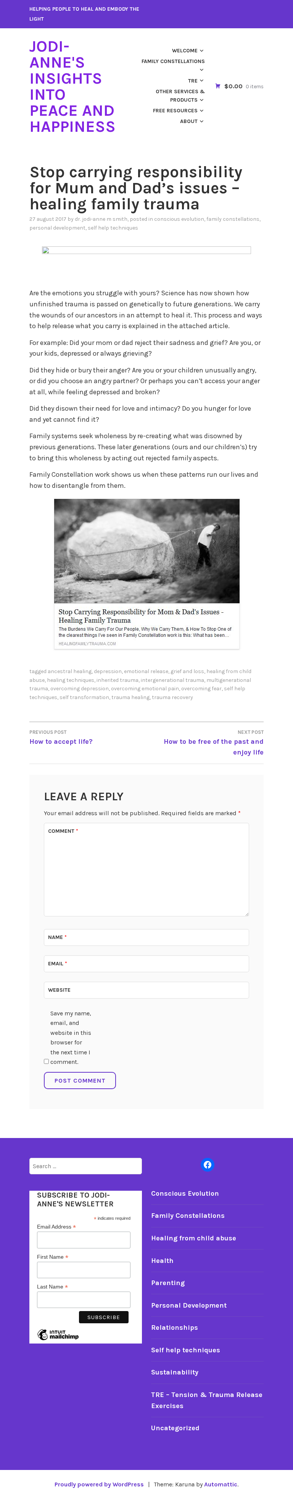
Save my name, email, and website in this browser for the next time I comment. (70, 1038)
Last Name (52, 1286)
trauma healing (130, 697)
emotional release (146, 671)
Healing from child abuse (193, 1238)
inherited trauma (117, 680)
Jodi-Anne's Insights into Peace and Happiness (72, 86)
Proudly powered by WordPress (99, 1484)
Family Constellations (173, 61)
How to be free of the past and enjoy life (214, 743)
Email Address (56, 1226)
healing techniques (70, 680)
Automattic (220, 1484)
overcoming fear (201, 688)
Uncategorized (175, 1428)
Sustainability (174, 1372)
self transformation (84, 697)
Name (57, 937)
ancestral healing (70, 671)
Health (162, 1260)
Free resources (175, 110)
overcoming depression (79, 688)
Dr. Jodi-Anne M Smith (101, 219)
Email (57, 963)
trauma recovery (172, 697)
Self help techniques (113, 228)
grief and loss (187, 671)
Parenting (168, 1283)
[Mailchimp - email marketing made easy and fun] (58, 1340)
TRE (193, 81)
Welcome (185, 50)
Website (59, 990)
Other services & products (180, 95)
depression (108, 671)
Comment (63, 831)
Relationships (174, 1327)
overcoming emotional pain (145, 688)
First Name (52, 1257)
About (189, 121)
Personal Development (57, 228)
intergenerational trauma (172, 680)
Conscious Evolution (179, 219)
